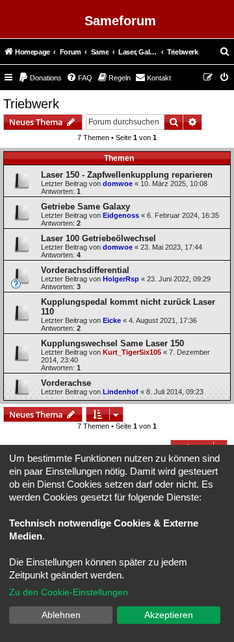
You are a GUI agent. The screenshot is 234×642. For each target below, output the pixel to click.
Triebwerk (31, 104)
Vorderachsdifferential (85, 270)
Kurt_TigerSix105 (132, 352)
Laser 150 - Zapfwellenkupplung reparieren (127, 175)
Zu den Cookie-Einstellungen (68, 592)
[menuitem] (225, 52)
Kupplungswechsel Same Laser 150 (112, 343)
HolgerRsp (121, 279)
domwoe (118, 183)
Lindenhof (120, 392)
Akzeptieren (168, 615)
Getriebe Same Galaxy (85, 206)
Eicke (112, 320)
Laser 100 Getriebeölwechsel (98, 238)
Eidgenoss (121, 215)
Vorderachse (66, 383)
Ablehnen (61, 615)
